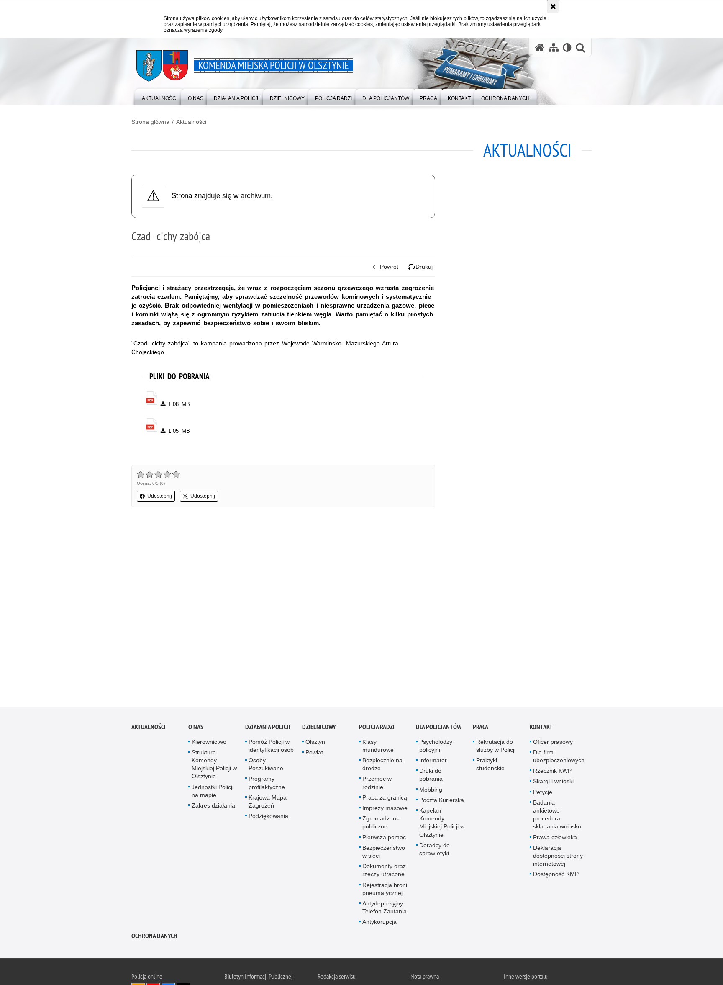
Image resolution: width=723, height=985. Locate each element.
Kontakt (541, 729)
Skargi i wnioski (553, 784)
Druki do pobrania (431, 777)
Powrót (389, 266)
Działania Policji (267, 729)
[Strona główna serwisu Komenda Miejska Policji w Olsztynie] (539, 47)
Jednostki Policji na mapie (212, 793)
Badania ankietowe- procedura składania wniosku (557, 817)
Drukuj (424, 266)
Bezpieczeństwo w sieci (383, 854)
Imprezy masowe (385, 810)
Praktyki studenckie (490, 766)
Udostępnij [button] (159, 496)
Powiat (314, 754)
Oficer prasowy (553, 744)
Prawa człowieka (555, 839)
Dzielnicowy (319, 729)
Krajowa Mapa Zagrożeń (268, 804)
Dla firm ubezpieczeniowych (559, 758)
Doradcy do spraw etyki (434, 851)
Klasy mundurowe (378, 748)
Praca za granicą (384, 800)
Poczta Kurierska (441, 802)
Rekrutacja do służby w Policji (495, 748)
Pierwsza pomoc (384, 839)
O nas (195, 729)
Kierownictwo (209, 744)
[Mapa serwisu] (554, 47)
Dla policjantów (438, 729)
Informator (433, 762)
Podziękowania (268, 818)
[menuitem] (159, 96)
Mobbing (430, 792)
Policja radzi (377, 729)
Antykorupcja (379, 924)
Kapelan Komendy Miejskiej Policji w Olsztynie (441, 825)
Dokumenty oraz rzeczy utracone (384, 872)
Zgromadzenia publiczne (381, 825)
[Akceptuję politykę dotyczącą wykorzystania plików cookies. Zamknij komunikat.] (553, 6)
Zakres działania (213, 808)
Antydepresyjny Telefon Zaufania (384, 910)
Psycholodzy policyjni (435, 748)
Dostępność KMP (556, 877)
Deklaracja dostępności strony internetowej (558, 858)
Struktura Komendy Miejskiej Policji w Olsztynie (214, 766)
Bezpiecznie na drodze (382, 766)
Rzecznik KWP (552, 773)
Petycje (542, 794)
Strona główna (150, 121)
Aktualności (191, 121)
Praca (480, 729)
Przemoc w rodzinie (377, 785)
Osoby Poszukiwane (266, 766)
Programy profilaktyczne (267, 785)
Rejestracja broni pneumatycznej (384, 891)
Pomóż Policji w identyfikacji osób (271, 748)
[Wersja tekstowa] (567, 47)
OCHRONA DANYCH (154, 938)
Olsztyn (315, 744)
